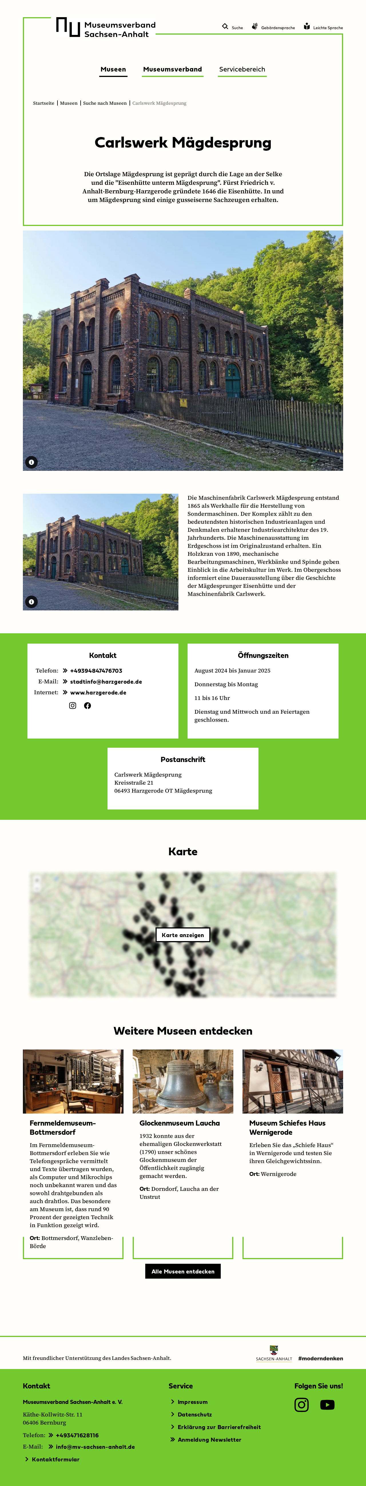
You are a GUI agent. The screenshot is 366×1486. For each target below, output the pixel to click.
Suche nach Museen (105, 103)
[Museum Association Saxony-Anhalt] (106, 27)
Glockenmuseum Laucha (180, 1122)
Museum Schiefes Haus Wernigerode (287, 1127)
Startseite (43, 103)
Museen (68, 103)
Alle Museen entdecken (183, 1271)
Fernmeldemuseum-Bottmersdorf (63, 1127)
